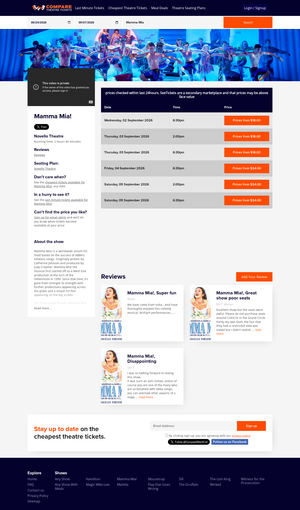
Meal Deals (159, 8)
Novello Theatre (45, 169)
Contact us (36, 490)
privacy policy (241, 436)
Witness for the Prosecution (252, 481)
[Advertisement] (186, 237)
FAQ (31, 484)
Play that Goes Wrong (159, 486)
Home (32, 479)
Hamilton (93, 479)
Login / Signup (255, 8)
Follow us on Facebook (230, 442)
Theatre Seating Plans (189, 8)
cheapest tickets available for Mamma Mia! (59, 184)
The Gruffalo (188, 484)
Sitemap (34, 501)
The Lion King (220, 479)
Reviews (39, 155)
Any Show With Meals (66, 486)
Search (248, 22)
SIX (181, 479)
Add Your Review (254, 277)
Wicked (215, 484)
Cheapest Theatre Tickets (127, 8)
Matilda (122, 484)
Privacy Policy (38, 495)
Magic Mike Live (98, 484)
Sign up (251, 426)
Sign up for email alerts (50, 217)
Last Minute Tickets (89, 8)
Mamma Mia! (127, 479)
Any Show (62, 479)
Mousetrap (156, 479)
